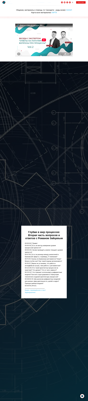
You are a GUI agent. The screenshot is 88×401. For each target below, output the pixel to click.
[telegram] (62, 2)
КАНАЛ (69, 10)
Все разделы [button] (40, 2)
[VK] (67, 2)
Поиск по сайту (81, 2)
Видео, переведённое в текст (35, 290)
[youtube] (64, 2)
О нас (49, 2)
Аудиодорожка (30, 292)
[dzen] (70, 2)
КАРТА (54, 13)
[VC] (72, 2)
